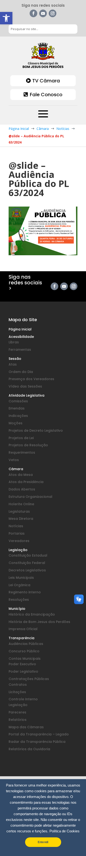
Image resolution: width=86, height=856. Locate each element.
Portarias (17, 533)
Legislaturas (19, 511)
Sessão (15, 358)
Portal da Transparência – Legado (39, 734)
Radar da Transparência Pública (37, 741)
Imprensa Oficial (23, 629)
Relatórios (18, 719)
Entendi (43, 842)
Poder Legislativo (23, 671)
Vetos (14, 459)
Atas (13, 364)
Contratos (18, 684)
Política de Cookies (64, 831)
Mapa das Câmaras (26, 727)
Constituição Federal (27, 562)
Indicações (18, 415)
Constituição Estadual (28, 555)
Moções (15, 423)
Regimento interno (25, 592)
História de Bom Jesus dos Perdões (39, 621)
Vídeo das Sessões (25, 386)
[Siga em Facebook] (33, 13)
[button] (6, 18)
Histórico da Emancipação (32, 614)
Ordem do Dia (21, 371)
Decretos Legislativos (27, 570)
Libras (14, 342)
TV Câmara (46, 80)
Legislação (18, 550)
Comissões (18, 401)
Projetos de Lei (21, 438)
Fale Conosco (46, 94)
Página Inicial (20, 329)
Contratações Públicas (29, 678)
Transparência (21, 638)
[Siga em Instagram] (52, 13)
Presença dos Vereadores (31, 379)
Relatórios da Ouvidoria (29, 749)
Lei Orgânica (19, 585)
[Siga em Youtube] (43, 13)
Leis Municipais (21, 577)
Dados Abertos (22, 489)
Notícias (16, 526)
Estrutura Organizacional (30, 496)
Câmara (16, 469)
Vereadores (19, 540)
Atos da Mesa (21, 474)
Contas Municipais (25, 658)
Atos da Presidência (26, 481)
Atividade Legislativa (26, 395)
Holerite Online (21, 504)
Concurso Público (24, 651)
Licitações (17, 692)
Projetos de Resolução (28, 445)
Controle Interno (23, 699)
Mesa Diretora (21, 518)
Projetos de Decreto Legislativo (36, 430)
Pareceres (17, 712)
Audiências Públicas (26, 643)
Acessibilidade (21, 336)
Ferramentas (20, 349)
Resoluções (19, 599)
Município (17, 608)
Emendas (17, 408)
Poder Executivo (22, 664)
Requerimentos (22, 452)
